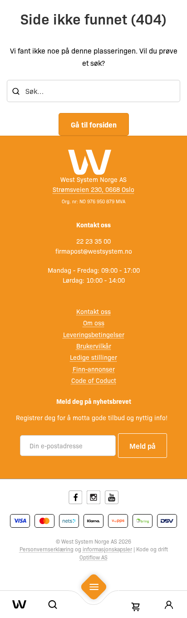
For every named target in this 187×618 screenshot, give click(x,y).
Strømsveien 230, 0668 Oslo (93, 189)
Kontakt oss (93, 311)
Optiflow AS (93, 557)
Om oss (93, 323)
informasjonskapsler (107, 549)
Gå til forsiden (94, 124)
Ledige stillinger (93, 357)
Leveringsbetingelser (93, 334)
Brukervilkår (93, 346)
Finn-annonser (94, 369)
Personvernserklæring (47, 549)
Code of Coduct (93, 380)
